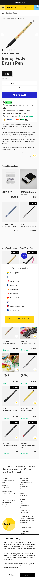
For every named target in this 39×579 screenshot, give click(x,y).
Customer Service (8, 480)
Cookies (5, 507)
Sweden (22, 533)
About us (5, 485)
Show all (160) (24, 512)
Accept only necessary (11, 567)
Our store (5, 487)
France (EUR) (14, 293)
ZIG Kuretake (10, 53)
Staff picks (23, 495)
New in (22, 493)
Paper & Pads (24, 486)
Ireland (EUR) (14, 289)
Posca (22, 508)
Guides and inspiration (9, 494)
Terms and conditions (9, 500)
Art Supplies (24, 480)
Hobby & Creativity (26, 482)
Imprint (4, 505)
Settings (11, 575)
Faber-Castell (24, 505)
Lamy (21, 503)
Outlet (22, 491)
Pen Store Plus (7, 491)
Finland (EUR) (14, 285)
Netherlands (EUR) (15, 302)
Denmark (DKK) (14, 281)
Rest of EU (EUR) (15, 310)
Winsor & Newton (25, 510)
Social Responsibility (8, 496)
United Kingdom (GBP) (17, 306)
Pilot (21, 501)
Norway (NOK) (14, 277)
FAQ (3, 483)
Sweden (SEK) (14, 273)
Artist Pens (10, 18)
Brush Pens (20, 18)
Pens (3, 18)
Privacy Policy (6, 502)
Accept (27, 575)
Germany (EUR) (14, 298)
